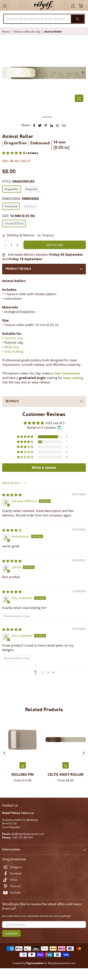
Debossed (30, 206)
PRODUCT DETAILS (18, 269)
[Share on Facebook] (34, 125)
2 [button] (42, 672)
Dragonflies (12, 189)
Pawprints (31, 189)
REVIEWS (12, 401)
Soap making (13, 351)
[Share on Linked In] (51, 125)
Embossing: (20, 198)
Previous (5, 73)
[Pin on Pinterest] (46, 125)
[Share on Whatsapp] (57, 125)
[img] (12, 495)
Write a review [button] (44, 467)
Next (82, 73)
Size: (18, 216)
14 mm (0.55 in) (14, 223)
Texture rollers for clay (26, 31)
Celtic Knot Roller (66, 774)
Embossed (11, 206)
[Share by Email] (64, 125)
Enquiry (47, 235)
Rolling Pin (23, 774)
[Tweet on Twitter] (40, 125)
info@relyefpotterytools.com (27, 834)
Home (5, 31)
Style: (18, 181)
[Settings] (73, 5)
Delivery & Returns (20, 235)
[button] (12, 153)
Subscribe (11, 933)
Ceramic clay (13, 338)
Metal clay (11, 347)
